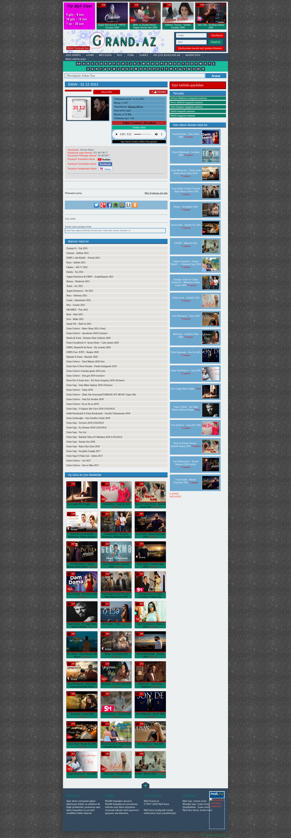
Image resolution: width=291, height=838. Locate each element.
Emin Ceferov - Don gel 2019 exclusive (86, 375)
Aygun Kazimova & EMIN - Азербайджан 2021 (90, 276)
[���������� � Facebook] (109, 205)
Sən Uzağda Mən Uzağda (82, 504)
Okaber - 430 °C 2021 (77, 267)
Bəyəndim (159, 92)
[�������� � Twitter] (96, 205)
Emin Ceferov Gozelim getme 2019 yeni (86, 371)
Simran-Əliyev (135, 106)
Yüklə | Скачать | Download (139, 122)
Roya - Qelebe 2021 (76, 262)
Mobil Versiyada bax (78, 48)
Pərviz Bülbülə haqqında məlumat (186, 102)
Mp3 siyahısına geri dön (156, 193)
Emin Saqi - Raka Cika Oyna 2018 (83, 446)
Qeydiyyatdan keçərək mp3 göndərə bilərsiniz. (200, 48)
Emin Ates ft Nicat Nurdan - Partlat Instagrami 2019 (92, 366)
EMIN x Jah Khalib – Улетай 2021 (83, 258)
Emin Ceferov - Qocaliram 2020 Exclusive (87, 333)
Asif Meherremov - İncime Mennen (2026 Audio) (186, 464)
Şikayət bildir (106, 92)
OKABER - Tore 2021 (77, 309)
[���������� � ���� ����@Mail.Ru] (122, 205)
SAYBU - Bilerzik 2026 (150, 773)
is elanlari (174, 493)
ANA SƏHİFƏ (73, 55)
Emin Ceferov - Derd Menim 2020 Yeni (86, 361)
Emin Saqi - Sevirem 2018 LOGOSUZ (85, 423)
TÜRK (130, 55)
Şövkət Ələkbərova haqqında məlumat (188, 98)
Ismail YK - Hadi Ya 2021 (79, 324)
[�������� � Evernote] (115, 205)
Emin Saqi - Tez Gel (76, 432)
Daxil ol (215, 42)
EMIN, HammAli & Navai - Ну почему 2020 (89, 347)
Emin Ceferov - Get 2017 (79, 460)
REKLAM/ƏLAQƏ (76, 59)
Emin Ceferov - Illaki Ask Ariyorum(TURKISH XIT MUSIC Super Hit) (101, 394)
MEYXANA (105, 55)
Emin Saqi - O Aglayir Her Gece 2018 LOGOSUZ (91, 408)
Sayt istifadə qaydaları (188, 85)
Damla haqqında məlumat (182, 111)
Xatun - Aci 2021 (75, 286)
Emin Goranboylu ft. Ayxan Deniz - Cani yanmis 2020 (93, 342)
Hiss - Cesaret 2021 (76, 305)
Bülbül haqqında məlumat (182, 115)
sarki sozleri (175, 496)
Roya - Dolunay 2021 (77, 295)
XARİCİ (143, 55)
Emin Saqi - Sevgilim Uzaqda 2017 (84, 451)
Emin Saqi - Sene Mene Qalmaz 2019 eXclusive (89, 385)
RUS (119, 55)
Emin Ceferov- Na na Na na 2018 (83, 404)
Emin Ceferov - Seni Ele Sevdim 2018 (85, 399)
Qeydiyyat (216, 35)
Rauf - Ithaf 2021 (75, 314)
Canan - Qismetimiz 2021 (79, 300)
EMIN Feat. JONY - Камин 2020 (83, 352)
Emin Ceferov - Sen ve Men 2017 (83, 465)
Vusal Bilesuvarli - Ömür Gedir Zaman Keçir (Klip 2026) (82, 687)
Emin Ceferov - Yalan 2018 (80, 390)
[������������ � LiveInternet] (128, 205)
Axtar (216, 76)
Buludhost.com (218, 834)
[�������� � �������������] (135, 205)
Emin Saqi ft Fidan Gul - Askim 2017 (85, 456)
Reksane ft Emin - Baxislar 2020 (82, 357)
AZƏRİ (90, 55)
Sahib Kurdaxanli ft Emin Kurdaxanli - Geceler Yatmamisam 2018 (98, 413)
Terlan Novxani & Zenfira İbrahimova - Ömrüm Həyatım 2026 (81, 537)
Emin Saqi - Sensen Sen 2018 (81, 441)
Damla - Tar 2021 (75, 272)
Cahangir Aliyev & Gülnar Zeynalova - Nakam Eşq (150, 597)
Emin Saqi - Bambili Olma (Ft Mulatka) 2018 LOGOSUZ (94, 437)
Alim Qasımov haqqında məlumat (186, 107)
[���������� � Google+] (103, 205)
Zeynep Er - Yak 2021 (77, 248)
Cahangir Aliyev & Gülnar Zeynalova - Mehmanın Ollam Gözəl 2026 (116, 537)
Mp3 (117, 41)
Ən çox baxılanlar (166, 55)
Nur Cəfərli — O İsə (116, 624)
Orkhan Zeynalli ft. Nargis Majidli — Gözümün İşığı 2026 (186, 264)
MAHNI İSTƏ (192, 55)
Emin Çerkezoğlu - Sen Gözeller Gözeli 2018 (88, 418)
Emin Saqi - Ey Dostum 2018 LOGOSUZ (87, 427)
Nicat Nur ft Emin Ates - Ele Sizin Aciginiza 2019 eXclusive (96, 380)
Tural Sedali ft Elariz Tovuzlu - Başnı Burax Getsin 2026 (116, 597)
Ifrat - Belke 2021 (75, 319)
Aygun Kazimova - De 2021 (80, 291)
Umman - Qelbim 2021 (78, 253)
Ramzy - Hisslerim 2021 (78, 281)
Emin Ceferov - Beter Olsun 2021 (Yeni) (86, 328)
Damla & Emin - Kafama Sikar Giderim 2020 (88, 338)
